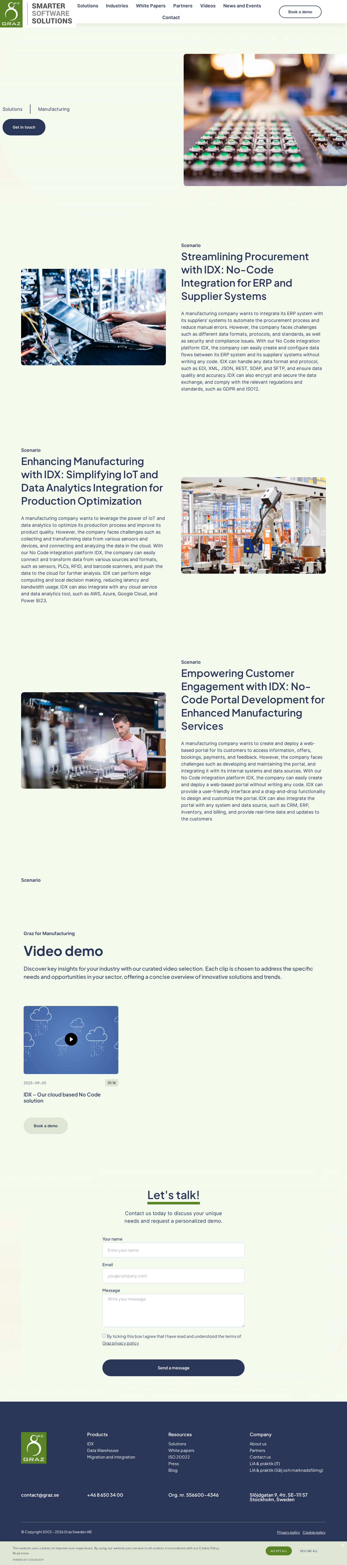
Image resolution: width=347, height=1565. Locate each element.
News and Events (242, 5)
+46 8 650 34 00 (105, 1495)
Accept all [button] (279, 1551)
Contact (171, 17)
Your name (112, 1239)
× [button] (342, 1546)
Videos (208, 5)
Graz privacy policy (120, 1343)
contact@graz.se (40, 1495)
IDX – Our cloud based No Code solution (62, 1097)
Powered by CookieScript (28, 1559)
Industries (117, 5)
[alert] (173, 1553)
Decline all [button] (309, 1551)
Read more (21, 1553)
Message (111, 1290)
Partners (183, 5)
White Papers (151, 5)
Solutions (87, 5)
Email (107, 1265)
